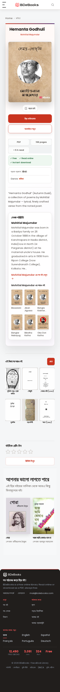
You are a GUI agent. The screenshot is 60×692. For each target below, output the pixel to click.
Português (28, 641)
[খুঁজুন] (52, 4)
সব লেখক (6, 611)
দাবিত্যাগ (33, 667)
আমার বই (35, 617)
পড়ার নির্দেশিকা (37, 611)
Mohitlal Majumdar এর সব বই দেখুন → (29, 276)
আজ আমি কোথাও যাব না (42, 537)
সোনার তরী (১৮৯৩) (47, 391)
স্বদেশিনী (30, 422)
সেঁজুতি (30, 391)
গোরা (8, 537)
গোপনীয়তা (16, 667)
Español (45, 635)
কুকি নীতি (25, 667)
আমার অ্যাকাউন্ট (38, 623)
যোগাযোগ (21, 593)
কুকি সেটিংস (50, 667)
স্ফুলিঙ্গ (12, 422)
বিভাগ (5, 617)
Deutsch (46, 641)
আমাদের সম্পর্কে (8, 593)
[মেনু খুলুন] (6, 4)
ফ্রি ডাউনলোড (30, 118)
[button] (30, 108)
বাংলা (5, 635)
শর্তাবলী (8, 667)
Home (8, 18)
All (51, 361)
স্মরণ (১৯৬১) (47, 422)
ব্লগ (33, 605)
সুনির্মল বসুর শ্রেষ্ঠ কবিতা (12, 392)
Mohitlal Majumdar (30, 34)
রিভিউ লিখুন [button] (30, 461)
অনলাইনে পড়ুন (30, 129)
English (26, 635)
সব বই (5, 605)
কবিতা (18, 18)
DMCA (41, 667)
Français (8, 641)
